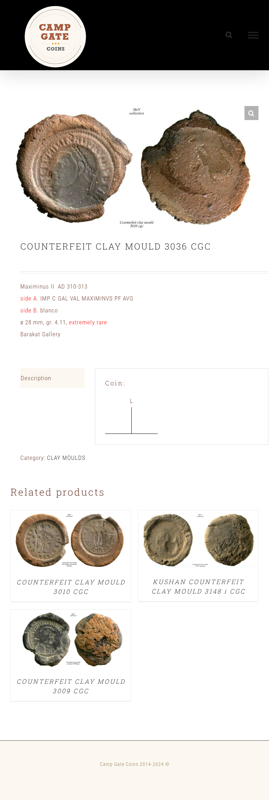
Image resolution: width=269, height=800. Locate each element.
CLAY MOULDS (66, 457)
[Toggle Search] (229, 34)
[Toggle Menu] (253, 35)
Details (70, 542)
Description (36, 378)
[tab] (52, 378)
